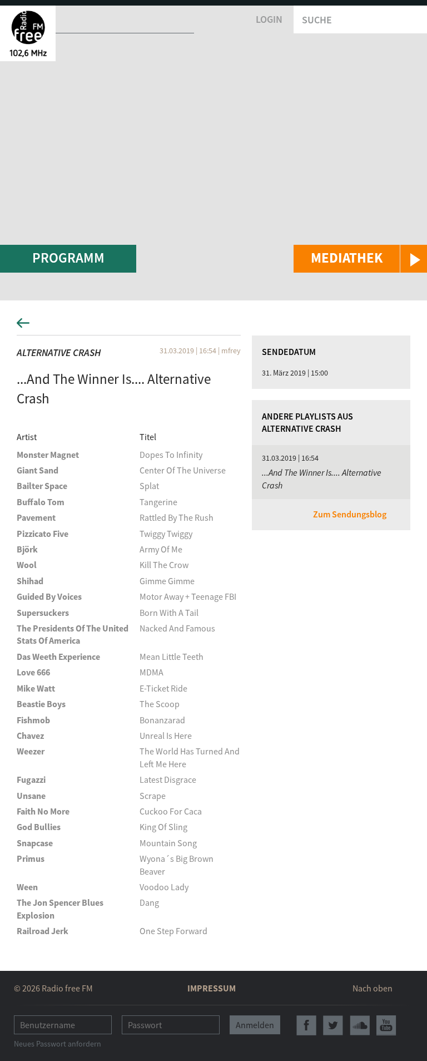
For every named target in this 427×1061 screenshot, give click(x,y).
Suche (317, 19)
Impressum (211, 988)
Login (269, 19)
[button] (360, 259)
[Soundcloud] (360, 1025)
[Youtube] (386, 1025)
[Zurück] (213, 326)
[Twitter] (333, 1025)
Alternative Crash (59, 352)
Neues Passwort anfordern (57, 1044)
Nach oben (372, 988)
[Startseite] (28, 33)
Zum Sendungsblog (349, 514)
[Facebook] (306, 1025)
